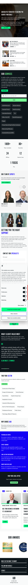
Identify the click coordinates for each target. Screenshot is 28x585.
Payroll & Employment (17, 117)
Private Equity (20, 406)
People (3, 121)
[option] (14, 20)
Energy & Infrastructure (7, 392)
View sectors (4, 384)
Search (14, 100)
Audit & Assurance (6, 105)
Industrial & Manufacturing (8, 403)
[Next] (24, 187)
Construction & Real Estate (8, 388)
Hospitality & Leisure (7, 399)
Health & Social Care (16, 396)
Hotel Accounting (16, 109)
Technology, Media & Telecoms (9, 414)
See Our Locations (14, 482)
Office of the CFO (5, 117)
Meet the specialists (6, 182)
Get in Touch (6, 27)
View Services (4, 90)
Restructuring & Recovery (7, 129)
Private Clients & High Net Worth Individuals (11, 125)
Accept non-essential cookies (14, 309)
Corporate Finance (6, 109)
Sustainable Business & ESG (8, 132)
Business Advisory (16, 105)
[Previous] (20, 187)
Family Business (19, 392)
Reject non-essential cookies (14, 318)
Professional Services (7, 410)
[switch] (25, 292)
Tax (15, 113)
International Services (6, 113)
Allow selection (14, 313)
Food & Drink (5, 396)
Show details (21, 305)
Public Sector (18, 410)
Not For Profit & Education (8, 406)
